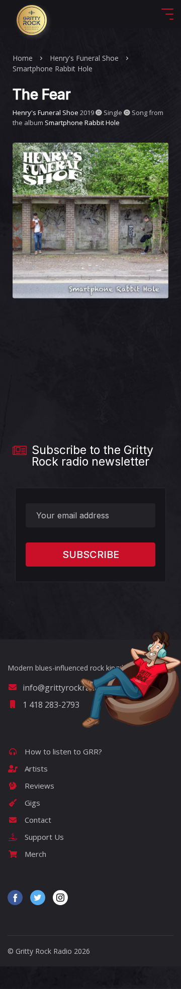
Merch (34, 854)
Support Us (43, 837)
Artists (35, 768)
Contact (37, 820)
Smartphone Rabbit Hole (53, 68)
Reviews (38, 786)
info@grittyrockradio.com (71, 687)
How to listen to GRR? (62, 751)
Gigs (31, 803)
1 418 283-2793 (51, 704)
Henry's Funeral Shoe (84, 58)
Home (23, 58)
